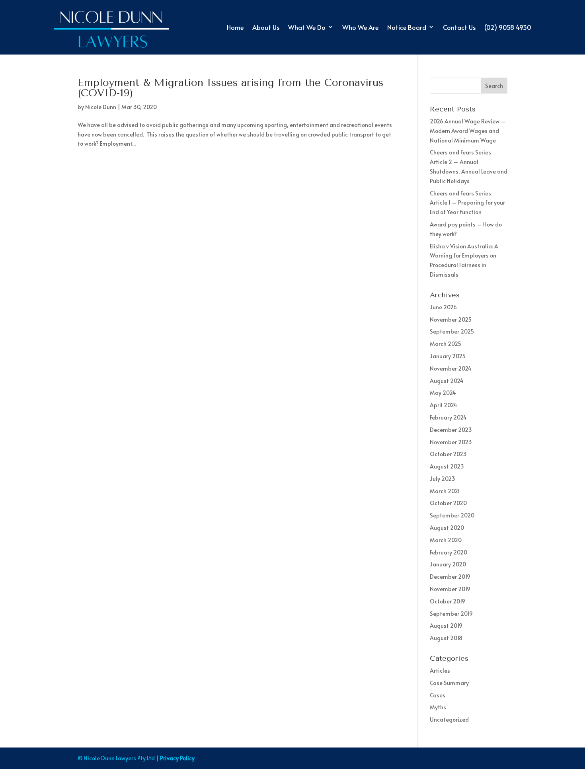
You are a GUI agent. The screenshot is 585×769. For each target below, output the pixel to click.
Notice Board (406, 27)
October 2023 (448, 454)
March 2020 (446, 540)
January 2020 (448, 564)
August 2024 (447, 380)
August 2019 (446, 625)
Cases (437, 695)
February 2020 (448, 552)
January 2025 (448, 356)
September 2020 (452, 515)
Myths (438, 707)
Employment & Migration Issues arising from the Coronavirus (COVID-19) (230, 87)
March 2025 (445, 343)
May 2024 (443, 392)
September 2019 (451, 613)
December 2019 (450, 576)
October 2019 (447, 601)
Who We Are (360, 27)
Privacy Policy (177, 758)
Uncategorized (449, 719)
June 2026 (443, 307)
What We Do (307, 27)
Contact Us (459, 27)
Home (235, 27)
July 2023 (442, 478)
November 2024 (451, 368)
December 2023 (451, 429)
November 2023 (451, 442)
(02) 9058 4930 (507, 27)
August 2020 (447, 527)
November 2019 (450, 589)
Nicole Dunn (100, 107)
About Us (265, 27)
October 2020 (448, 503)
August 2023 (447, 466)
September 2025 (452, 331)
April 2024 (443, 405)
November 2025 (451, 319)
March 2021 (445, 491)
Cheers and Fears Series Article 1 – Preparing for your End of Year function (467, 202)
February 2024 (448, 417)
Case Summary (449, 683)
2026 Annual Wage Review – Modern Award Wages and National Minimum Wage (468, 130)
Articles (440, 670)
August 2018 (446, 638)
